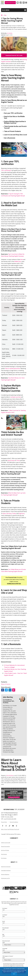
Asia (21, 259)
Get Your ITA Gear (5, 850)
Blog (5, 15)
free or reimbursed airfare (12, 368)
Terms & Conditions (14, 822)
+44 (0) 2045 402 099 (10, 819)
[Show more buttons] (25, 155)
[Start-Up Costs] (13, 155)
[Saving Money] (13, 155)
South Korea (11, 460)
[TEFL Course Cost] (19, 155)
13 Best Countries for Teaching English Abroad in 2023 (13, 411)
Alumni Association (5, 846)
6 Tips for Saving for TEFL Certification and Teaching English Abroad (13, 195)
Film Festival (4, 854)
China (18, 460)
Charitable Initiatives (6, 870)
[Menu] (26, 2)
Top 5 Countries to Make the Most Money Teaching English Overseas (12, 255)
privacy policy (17, 971)
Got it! (14, 974)
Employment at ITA (5, 878)
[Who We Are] (7, 155)
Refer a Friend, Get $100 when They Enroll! (10, 829)
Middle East (17, 261)
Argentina (21, 513)
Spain (4, 513)
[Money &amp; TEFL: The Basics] (9, 155)
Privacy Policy (4, 822)
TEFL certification (6, 170)
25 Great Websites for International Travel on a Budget (14, 666)
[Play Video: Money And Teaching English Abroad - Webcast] (14, 148)
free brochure (10, 775)
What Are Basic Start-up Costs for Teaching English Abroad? (13, 494)
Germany (9, 513)
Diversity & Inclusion (5, 866)
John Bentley (9, 33)
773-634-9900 (8, 817)
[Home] (1, 15)
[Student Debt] (17, 155)
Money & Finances (5, 684)
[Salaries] (10, 155)
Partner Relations (5, 874)
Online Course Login (5, 842)
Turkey (14, 513)
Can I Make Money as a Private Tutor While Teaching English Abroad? (13, 570)
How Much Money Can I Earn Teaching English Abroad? (13, 379)
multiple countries (15, 397)
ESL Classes (3, 858)
